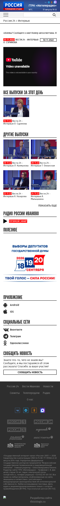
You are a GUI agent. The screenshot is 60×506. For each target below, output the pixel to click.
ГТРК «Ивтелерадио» (43, 5)
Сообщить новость (30, 372)
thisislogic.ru (38, 501)
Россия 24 (13, 386)
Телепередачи (31, 393)
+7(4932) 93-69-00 (43, 474)
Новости (48, 386)
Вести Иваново (31, 386)
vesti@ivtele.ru (9, 474)
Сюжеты (15, 393)
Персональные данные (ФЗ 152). (41, 489)
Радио (46, 393)
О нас (30, 399)
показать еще (47, 205)
